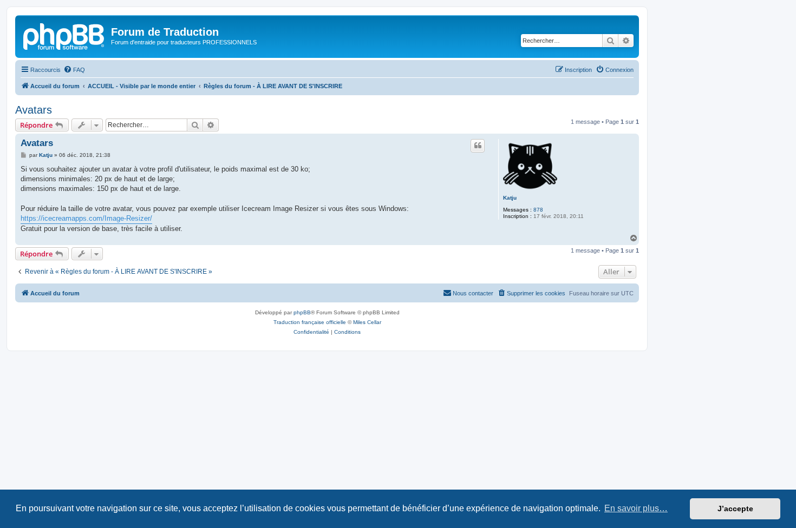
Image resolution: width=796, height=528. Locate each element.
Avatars (33, 110)
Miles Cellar (367, 322)
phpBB (302, 312)
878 (538, 210)
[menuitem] (74, 69)
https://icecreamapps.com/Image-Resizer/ (86, 218)
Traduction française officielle (309, 322)
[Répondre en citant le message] (478, 145)
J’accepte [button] (735, 508)
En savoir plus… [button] (636, 508)
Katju (510, 198)
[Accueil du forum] (64, 35)
